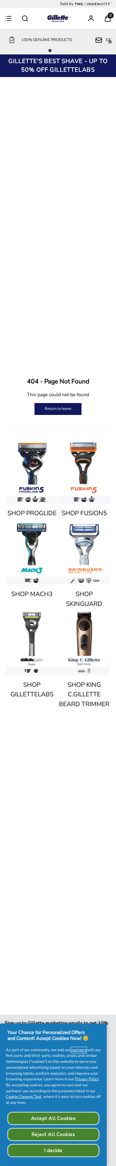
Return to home (58, 408)
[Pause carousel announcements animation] (110, 42)
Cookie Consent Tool (23, 1096)
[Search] (25, 18)
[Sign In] (91, 18)
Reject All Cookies (53, 1134)
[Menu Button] (8, 18)
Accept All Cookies (53, 1118)
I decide (53, 1150)
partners (78, 1050)
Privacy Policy (87, 1079)
